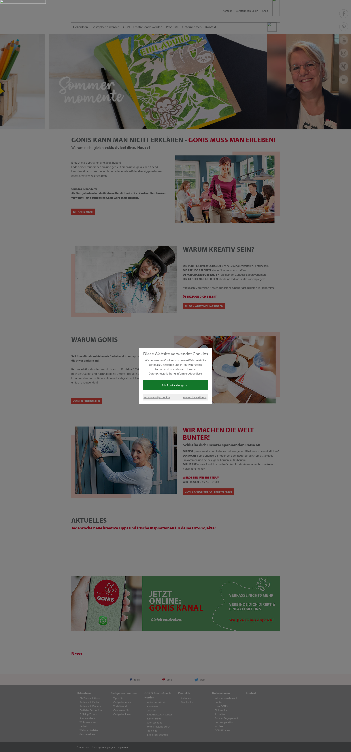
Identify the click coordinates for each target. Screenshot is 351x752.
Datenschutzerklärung (195, 397)
